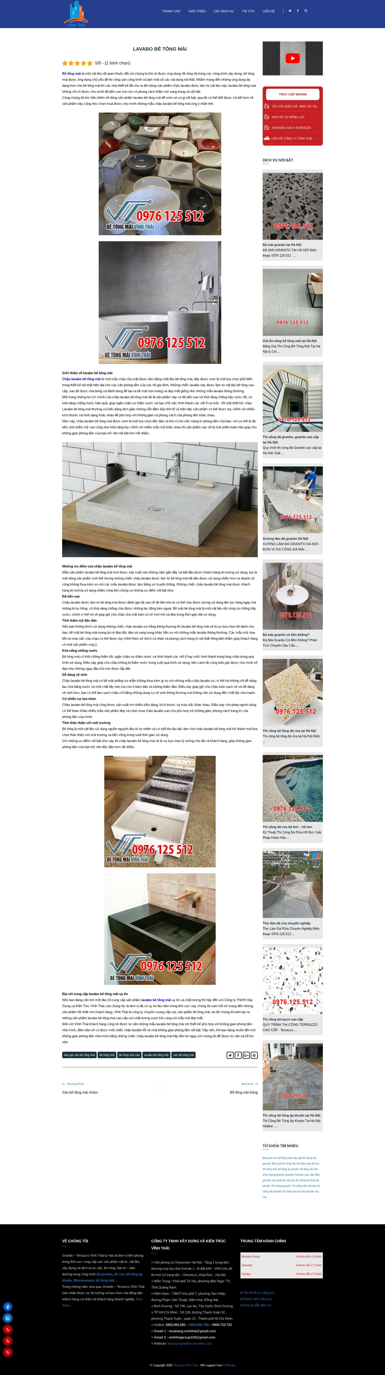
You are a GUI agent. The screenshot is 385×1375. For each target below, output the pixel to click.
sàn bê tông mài (183, 1055)
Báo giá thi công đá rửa (286, 1163)
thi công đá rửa (292, 1191)
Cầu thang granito (274, 1174)
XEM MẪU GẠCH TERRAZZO (291, 128)
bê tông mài (107, 1055)
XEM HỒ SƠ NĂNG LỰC (288, 117)
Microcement (84, 1280)
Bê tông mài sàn (129, 1055)
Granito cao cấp (304, 1174)
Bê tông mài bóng (244, 1092)
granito (289, 1174)
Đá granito (308, 1191)
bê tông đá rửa (309, 1169)
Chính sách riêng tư (257, 1299)
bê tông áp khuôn (288, 1169)
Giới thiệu (197, 11)
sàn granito (279, 1180)
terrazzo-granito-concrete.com (190, 1343)
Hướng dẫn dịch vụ (257, 1305)
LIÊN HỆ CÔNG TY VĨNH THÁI (292, 138)
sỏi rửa (291, 1180)
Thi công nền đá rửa (304, 1185)
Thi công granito (281, 1185)
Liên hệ (269, 11)
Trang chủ (171, 11)
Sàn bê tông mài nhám (80, 1092)
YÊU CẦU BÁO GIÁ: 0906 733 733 (294, 106)
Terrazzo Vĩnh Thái (185, 1365)
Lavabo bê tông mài (156, 1055)
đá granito (104, 1274)
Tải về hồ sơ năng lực (259, 1293)
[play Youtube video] (293, 58)
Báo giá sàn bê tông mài (79, 1055)
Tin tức (248, 11)
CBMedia (229, 1365)
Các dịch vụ (224, 11)
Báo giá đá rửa (310, 1163)
